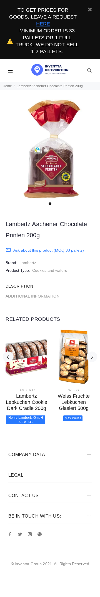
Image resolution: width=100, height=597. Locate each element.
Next (92, 357)
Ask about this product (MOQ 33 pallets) (48, 250)
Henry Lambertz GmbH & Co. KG (25, 420)
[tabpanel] (50, 149)
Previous (8, 357)
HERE (43, 24)
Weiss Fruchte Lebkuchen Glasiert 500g (74, 402)
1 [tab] (50, 203)
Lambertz (27, 262)
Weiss (73, 390)
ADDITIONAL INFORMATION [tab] (32, 296)
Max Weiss (73, 418)
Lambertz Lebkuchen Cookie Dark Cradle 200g (26, 402)
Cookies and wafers (49, 270)
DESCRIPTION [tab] (19, 286)
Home (7, 86)
